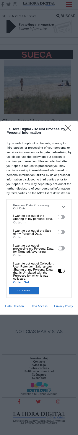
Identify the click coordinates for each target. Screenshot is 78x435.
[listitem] (39, 207)
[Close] (69, 129)
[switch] (61, 217)
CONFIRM (24, 290)
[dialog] (39, 217)
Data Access (39, 306)
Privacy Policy (63, 306)
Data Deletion (14, 306)
